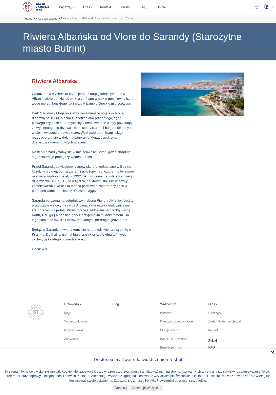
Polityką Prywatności (159, 380)
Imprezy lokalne (74, 330)
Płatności (166, 313)
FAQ (211, 347)
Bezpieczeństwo (171, 347)
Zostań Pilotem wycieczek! (225, 321)
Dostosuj (121, 388)
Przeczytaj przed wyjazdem (177, 321)
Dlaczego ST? (217, 313)
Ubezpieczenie (170, 330)
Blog (115, 304)
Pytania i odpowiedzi (173, 338)
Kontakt (213, 330)
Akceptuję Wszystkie (146, 388)
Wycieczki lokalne (75, 321)
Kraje (67, 313)
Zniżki (212, 340)
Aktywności (71, 338)
